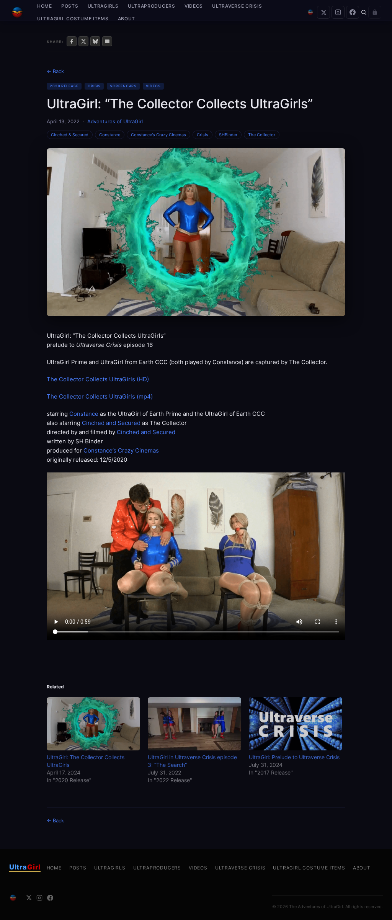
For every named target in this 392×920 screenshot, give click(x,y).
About (127, 18)
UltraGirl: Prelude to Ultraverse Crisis (294, 757)
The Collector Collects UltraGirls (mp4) (100, 396)
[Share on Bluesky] (95, 41)
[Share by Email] (107, 41)
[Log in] (374, 12)
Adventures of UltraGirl (115, 121)
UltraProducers (151, 6)
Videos (194, 6)
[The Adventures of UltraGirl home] (17, 12)
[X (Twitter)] (323, 12)
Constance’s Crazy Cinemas (121, 450)
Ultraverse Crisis (237, 6)
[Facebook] (352, 12)
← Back (55, 71)
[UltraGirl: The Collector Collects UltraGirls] (93, 723)
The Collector (261, 134)
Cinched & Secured (69, 134)
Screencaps (123, 86)
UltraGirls (103, 6)
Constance (109, 134)
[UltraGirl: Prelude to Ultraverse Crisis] (295, 723)
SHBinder (228, 134)
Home (44, 6)
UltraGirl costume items (73, 18)
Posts (69, 6)
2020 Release (64, 86)
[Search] (364, 12)
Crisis (94, 86)
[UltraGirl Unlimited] (310, 12)
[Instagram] (338, 12)
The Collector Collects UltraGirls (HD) (98, 379)
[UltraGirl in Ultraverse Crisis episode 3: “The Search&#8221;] (194, 723)
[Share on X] (83, 41)
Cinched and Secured (111, 423)
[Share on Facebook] (72, 41)
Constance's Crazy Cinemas (158, 134)
